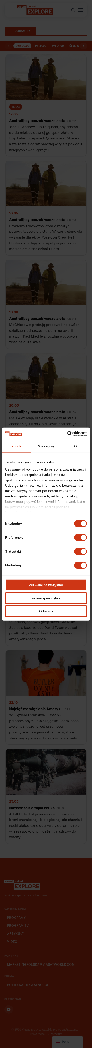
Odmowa (46, 611)
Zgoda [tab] (17, 446)
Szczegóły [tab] (46, 446)
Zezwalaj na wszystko (46, 585)
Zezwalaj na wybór (46, 598)
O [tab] (75, 446)
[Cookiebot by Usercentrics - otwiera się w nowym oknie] (67, 434)
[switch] (80, 537)
